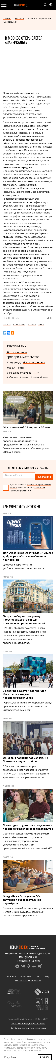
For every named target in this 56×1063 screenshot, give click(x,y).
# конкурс (13, 362)
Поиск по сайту (41, 976)
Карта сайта (25, 976)
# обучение (12, 377)
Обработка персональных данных (28, 1028)
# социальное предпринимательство (22, 354)
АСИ (21, 282)
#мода (32, 324)
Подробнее (10, 1057)
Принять (44, 1057)
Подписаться (44, 476)
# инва (10, 368)
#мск (41, 324)
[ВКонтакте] (8, 333)
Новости (19, 18)
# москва (24, 377)
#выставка (19, 324)
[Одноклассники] (12, 333)
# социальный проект (39, 377)
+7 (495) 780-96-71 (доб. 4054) (28, 960)
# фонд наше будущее (18, 372)
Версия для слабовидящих (28, 980)
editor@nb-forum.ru (28, 957)
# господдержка (34, 362)
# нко (36, 372)
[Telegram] (4, 333)
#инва (6, 324)
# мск (20, 367)
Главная (7, 18)
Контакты (11, 976)
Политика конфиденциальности (28, 1023)
